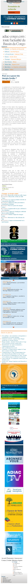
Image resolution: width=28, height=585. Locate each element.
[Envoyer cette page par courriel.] (18, 82)
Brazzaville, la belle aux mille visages (17, 195)
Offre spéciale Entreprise (7, 582)
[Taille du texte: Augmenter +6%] (12, 82)
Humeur (7, 56)
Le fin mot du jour (9, 54)
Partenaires (10, 558)
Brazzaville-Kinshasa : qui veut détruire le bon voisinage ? (14, 283)
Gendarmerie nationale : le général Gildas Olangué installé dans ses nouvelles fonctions (13, 339)
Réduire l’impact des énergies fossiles (12, 215)
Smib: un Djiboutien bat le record (9, 348)
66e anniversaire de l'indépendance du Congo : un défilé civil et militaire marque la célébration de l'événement (14, 356)
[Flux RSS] (17, 24)
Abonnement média (6, 580)
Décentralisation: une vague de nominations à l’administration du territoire (12, 345)
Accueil (4, 558)
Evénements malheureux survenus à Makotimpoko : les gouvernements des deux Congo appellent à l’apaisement (14, 311)
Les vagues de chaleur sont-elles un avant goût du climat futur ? (14, 200)
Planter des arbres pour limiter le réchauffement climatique (13, 203)
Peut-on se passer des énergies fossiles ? (12, 206)
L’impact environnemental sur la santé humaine (13, 221)
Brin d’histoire (8, 62)
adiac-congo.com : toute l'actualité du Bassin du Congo (14, 40)
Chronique (7, 59)
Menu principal (5, 27)
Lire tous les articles (9, 244)
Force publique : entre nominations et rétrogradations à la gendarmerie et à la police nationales (14, 336)
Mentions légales (17, 560)
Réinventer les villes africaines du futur (13, 218)
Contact (4, 560)
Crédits (9, 560)
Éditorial (7, 49)
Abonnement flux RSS (7, 579)
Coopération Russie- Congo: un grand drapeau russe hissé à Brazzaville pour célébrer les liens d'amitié (13, 353)
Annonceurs (18, 558)
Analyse (7, 69)
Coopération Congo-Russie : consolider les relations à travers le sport (14, 296)
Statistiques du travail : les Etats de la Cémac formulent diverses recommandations (13, 323)
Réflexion (7, 51)
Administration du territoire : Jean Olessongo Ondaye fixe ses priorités (12, 290)
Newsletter (5, 578)
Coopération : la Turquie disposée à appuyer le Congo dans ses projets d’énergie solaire (14, 350)
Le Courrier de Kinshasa (18, 566)
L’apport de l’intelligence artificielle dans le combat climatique (14, 212)
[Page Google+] (14, 24)
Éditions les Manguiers (18, 572)
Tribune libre (8, 64)
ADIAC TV (16, 567)
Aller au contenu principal (14, 1)
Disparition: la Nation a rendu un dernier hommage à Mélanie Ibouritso (14, 303)
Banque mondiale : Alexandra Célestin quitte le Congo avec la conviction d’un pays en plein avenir (14, 342)
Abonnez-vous (5, 577)
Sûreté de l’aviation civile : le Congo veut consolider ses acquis (13, 316)
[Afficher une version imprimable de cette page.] (16, 82)
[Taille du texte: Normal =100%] (14, 82)
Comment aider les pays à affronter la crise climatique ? (14, 209)
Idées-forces (7, 67)
